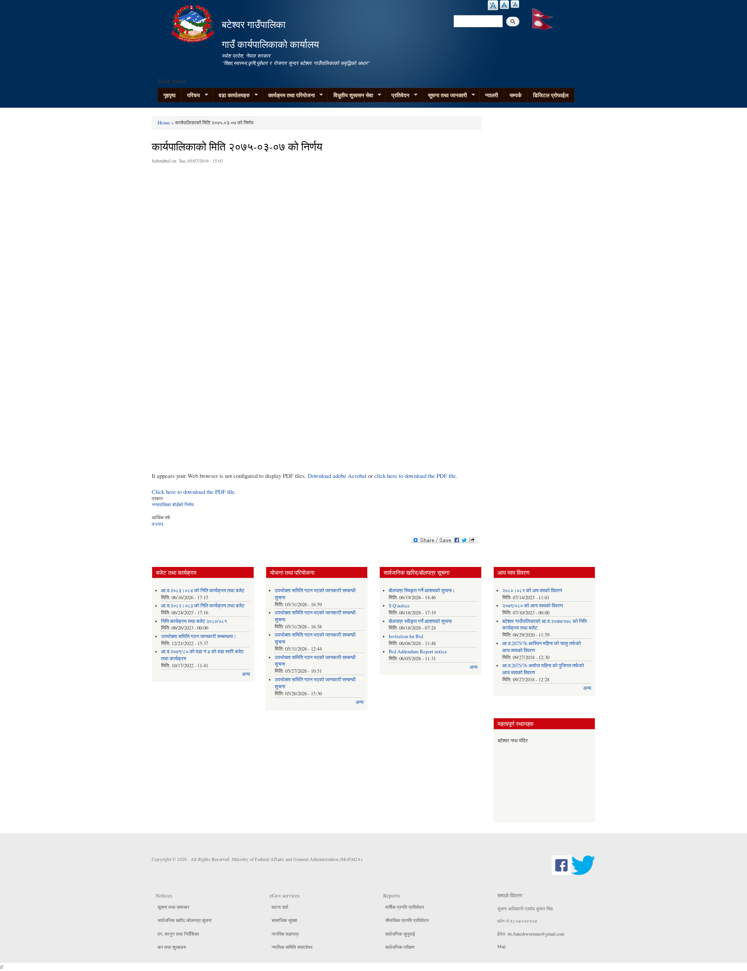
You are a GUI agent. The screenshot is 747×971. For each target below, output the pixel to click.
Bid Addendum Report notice (418, 651)
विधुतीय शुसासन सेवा (350, 95)
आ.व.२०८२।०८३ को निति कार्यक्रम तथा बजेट (202, 605)
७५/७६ (158, 523)
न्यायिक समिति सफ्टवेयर (292, 947)
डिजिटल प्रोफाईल (550, 95)
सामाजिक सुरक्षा (284, 920)
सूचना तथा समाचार (173, 907)
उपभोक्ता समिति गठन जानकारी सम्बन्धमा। (199, 636)
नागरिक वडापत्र (285, 934)
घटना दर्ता (280, 907)
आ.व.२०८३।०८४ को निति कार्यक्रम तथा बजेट (202, 590)
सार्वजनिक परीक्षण (399, 947)
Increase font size (492, 5)
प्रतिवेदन (397, 95)
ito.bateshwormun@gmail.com (536, 934)
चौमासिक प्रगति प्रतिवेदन (407, 920)
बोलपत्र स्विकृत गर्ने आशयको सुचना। (422, 590)
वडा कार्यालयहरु (231, 95)
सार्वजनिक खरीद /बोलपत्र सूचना (185, 920)
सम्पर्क (515, 95)
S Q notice (399, 605)
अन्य (246, 674)
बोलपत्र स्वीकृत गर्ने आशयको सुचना (420, 621)
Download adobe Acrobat (338, 475)
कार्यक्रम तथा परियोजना (288, 95)
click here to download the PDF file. (416, 475)
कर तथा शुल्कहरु (172, 947)
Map (501, 946)
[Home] (194, 22)
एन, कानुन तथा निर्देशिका (178, 934)
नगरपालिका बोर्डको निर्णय (173, 504)
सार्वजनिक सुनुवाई (400, 934)
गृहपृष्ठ (169, 95)
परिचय (190, 95)
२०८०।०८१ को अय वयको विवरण (532, 590)
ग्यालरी (491, 95)
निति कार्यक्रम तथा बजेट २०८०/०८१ (194, 621)
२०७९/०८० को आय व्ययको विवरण (532, 605)
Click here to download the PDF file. (194, 491)
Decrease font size (514, 4)
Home (164, 122)
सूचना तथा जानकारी (444, 95)
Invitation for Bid (406, 636)
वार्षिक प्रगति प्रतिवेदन (404, 907)
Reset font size (504, 4)
